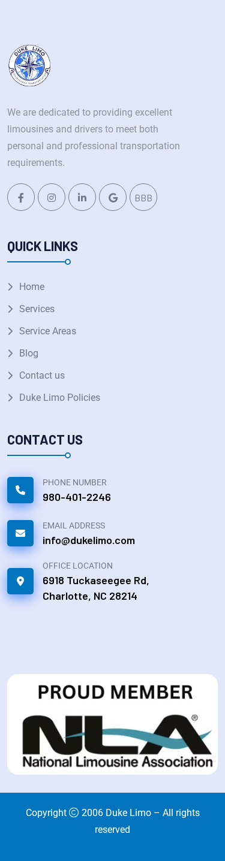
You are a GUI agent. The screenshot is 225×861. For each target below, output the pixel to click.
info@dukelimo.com (89, 539)
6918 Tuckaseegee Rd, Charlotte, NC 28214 (96, 587)
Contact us (42, 375)
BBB (143, 197)
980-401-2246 (77, 496)
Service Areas (47, 331)
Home (31, 286)
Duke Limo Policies (59, 397)
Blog (28, 353)
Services (37, 309)
